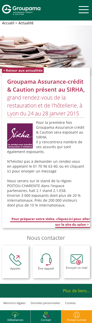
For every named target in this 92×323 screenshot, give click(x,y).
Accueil (8, 22)
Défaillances (15, 320)
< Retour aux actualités (22, 70)
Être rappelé (46, 268)
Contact (46, 320)
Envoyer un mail (76, 268)
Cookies (70, 303)
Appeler (15, 268)
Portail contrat (76, 320)
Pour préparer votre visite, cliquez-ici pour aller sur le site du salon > (51, 222)
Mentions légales (14, 303)
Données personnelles (45, 303)
